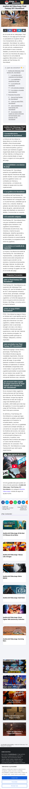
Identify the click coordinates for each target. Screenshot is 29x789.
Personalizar (14, 781)
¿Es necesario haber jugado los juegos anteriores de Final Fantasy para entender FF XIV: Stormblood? (16, 115)
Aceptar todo (14, 777)
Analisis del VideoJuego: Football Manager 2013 (7, 508)
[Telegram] (23, 502)
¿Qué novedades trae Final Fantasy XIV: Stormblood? (15, 107)
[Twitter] (7, 502)
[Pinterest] (11, 502)
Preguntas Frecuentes (14, 94)
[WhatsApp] (15, 502)
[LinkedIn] (19, 502)
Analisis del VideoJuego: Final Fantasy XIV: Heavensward (22, 507)
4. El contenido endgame (17, 87)
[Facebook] (3, 502)
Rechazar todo (14, 785)
